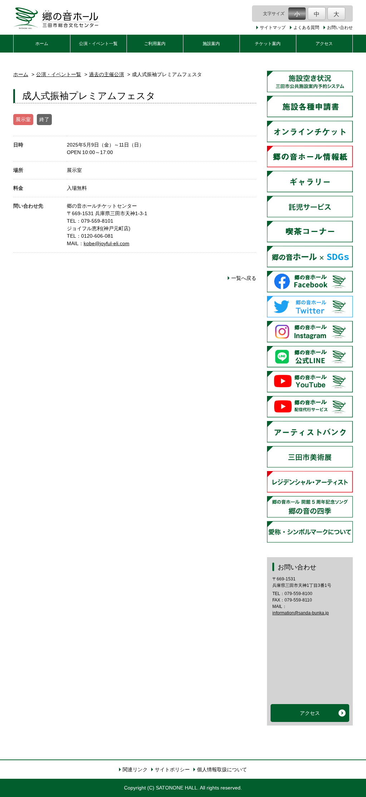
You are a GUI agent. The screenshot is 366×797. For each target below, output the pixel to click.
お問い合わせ (340, 27)
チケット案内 (268, 43)
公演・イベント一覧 (98, 43)
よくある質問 (306, 27)
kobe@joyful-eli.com (106, 243)
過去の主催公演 (106, 74)
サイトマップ (273, 27)
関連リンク (135, 769)
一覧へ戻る (243, 278)
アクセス (324, 43)
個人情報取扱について (222, 769)
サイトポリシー (172, 769)
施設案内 (211, 43)
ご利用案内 (154, 43)
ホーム (41, 43)
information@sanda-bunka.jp (300, 612)
